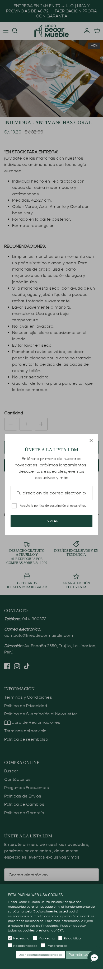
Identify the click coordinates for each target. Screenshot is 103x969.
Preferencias (56, 946)
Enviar (51, 521)
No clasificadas (25, 946)
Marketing (46, 938)
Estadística (72, 938)
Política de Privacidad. (41, 926)
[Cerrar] (91, 440)
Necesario (21, 938)
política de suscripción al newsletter (59, 505)
